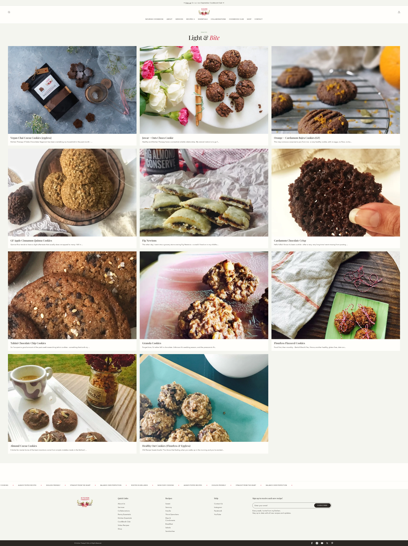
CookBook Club (124, 522)
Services (121, 507)
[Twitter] (327, 543)
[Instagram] (317, 543)
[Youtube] (322, 543)
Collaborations (124, 511)
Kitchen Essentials (125, 518)
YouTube (217, 514)
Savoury (168, 507)
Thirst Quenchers (172, 514)
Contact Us (218, 503)
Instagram (218, 507)
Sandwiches (170, 531)
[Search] (9, 12)
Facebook (218, 511)
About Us (121, 503)
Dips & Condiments (170, 519)
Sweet (167, 503)
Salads (168, 527)
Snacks (168, 511)
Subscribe (322, 505)
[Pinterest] (332, 543)
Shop (120, 529)
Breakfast (169, 524)
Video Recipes (123, 525)
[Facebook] (312, 543)
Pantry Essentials (124, 514)
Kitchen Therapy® (81, 543)
